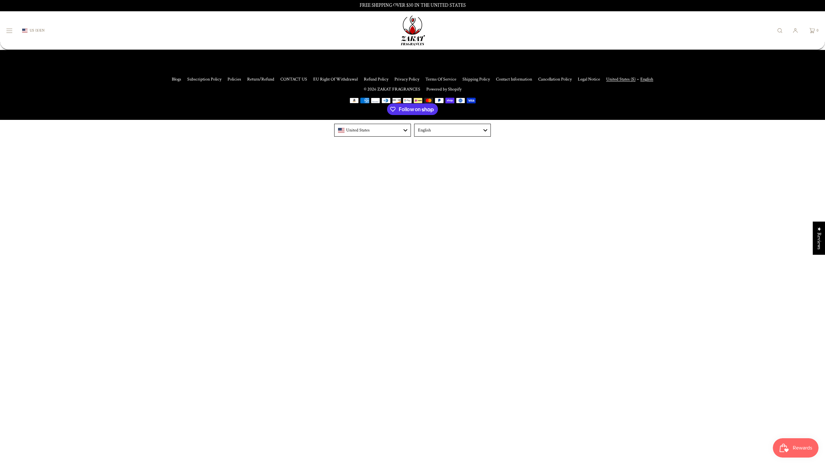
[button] (780, 30)
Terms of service (440, 79)
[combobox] (372, 130)
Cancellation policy (555, 79)
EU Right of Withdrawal (335, 79)
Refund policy (376, 79)
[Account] (795, 30)
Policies (234, 79)
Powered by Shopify (443, 89)
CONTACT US (293, 79)
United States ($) (621, 79)
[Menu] (14, 30)
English (646, 79)
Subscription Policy (204, 79)
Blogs (176, 79)
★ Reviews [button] (819, 238)
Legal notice (589, 79)
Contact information (514, 79)
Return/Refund (260, 79)
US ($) (35, 30)
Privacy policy (406, 79)
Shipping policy (476, 79)
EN (42, 31)
